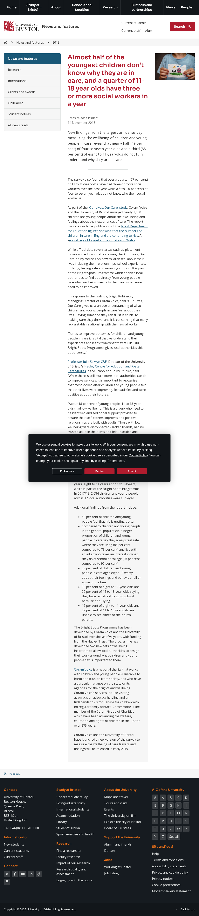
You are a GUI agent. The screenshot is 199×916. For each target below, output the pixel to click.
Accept (132, 471)
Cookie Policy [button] (138, 455)
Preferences (67, 471)
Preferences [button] (115, 460)
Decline (99, 471)
